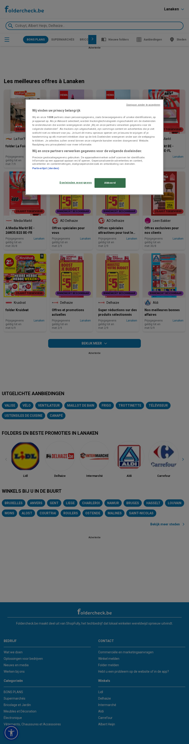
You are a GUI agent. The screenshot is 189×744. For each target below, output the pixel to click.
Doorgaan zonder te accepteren (143, 104)
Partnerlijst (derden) (45, 168)
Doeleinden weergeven (75, 182)
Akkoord (110, 182)
